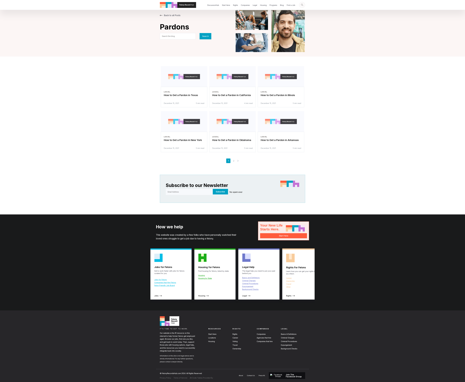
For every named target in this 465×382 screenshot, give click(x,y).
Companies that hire (265, 341)
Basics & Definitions (288, 334)
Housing (263, 5)
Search (205, 36)
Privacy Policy (165, 378)
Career (289, 278)
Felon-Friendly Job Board (164, 285)
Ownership (290, 281)
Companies (245, 5)
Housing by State (205, 278)
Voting (235, 341)
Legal (255, 5)
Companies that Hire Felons (165, 283)
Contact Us (251, 375)
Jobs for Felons (160, 280)
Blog (282, 5)
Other (288, 287)
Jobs (156, 296)
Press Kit (262, 375)
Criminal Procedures (250, 283)
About (241, 375)
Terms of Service (180, 378)
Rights (235, 5)
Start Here (226, 5)
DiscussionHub (213, 5)
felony (210, 238)
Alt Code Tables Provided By (201, 378)
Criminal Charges (249, 281)
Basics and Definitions (251, 278)
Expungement (247, 286)
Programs (273, 5)
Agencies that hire (264, 338)
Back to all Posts (171, 15)
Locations (212, 338)
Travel (288, 284)
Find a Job (291, 5)
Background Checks (250, 289)
